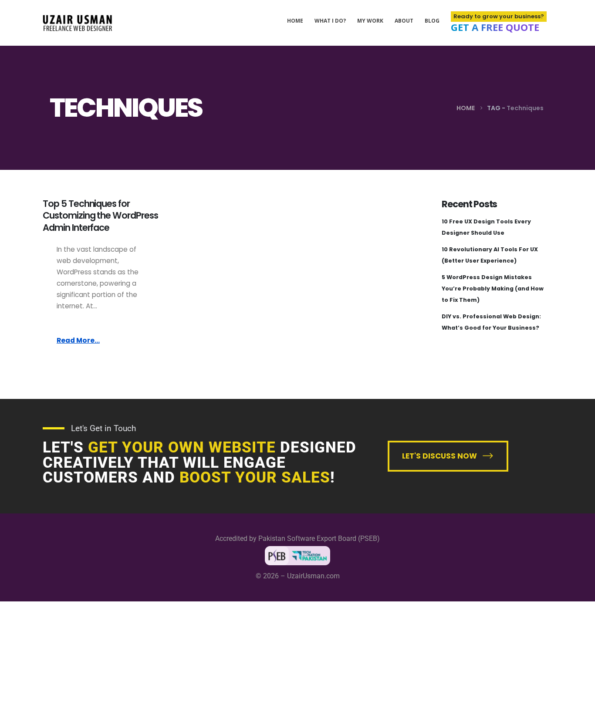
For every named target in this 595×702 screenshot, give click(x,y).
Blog (432, 20)
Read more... (78, 340)
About (404, 20)
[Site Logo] (77, 23)
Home (295, 20)
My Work (370, 20)
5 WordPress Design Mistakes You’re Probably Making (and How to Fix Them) (493, 288)
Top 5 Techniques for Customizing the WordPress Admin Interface (100, 215)
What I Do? (330, 20)
